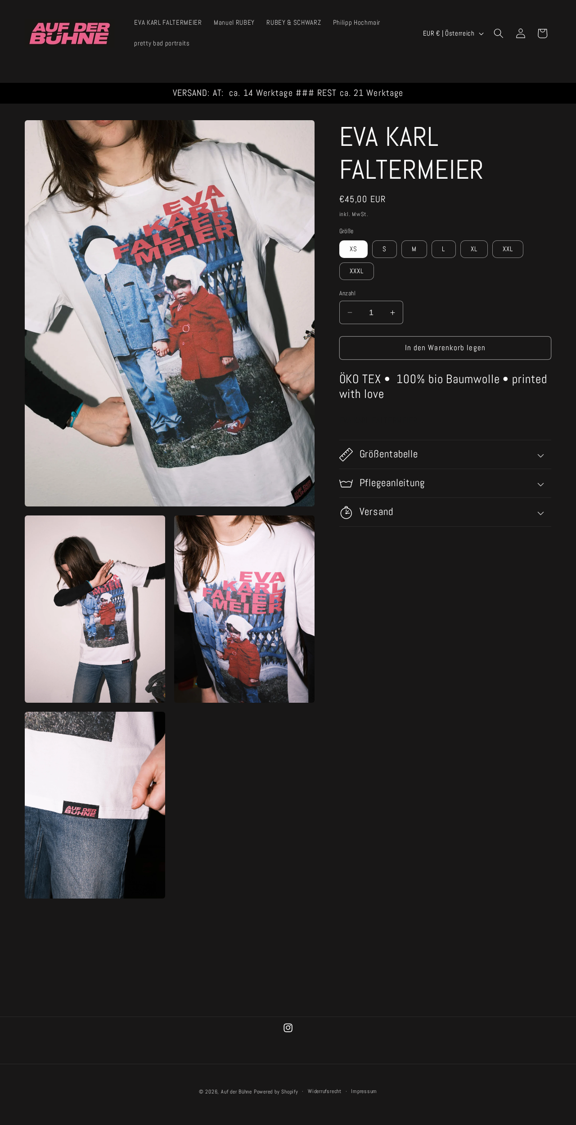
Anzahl (347, 293)
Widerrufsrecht (325, 1090)
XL (474, 248)
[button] (498, 33)
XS (353, 248)
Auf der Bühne (236, 1091)
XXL (508, 248)
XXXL (357, 271)
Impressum (364, 1090)
